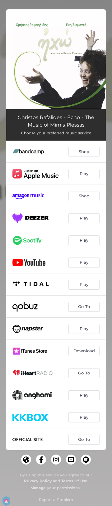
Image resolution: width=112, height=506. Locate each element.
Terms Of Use (74, 481)
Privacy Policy (38, 481)
